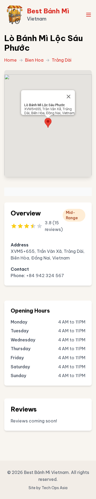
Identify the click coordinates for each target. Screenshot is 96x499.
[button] (48, 123)
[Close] (68, 96)
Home (10, 60)
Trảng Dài (61, 60)
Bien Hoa (34, 60)
